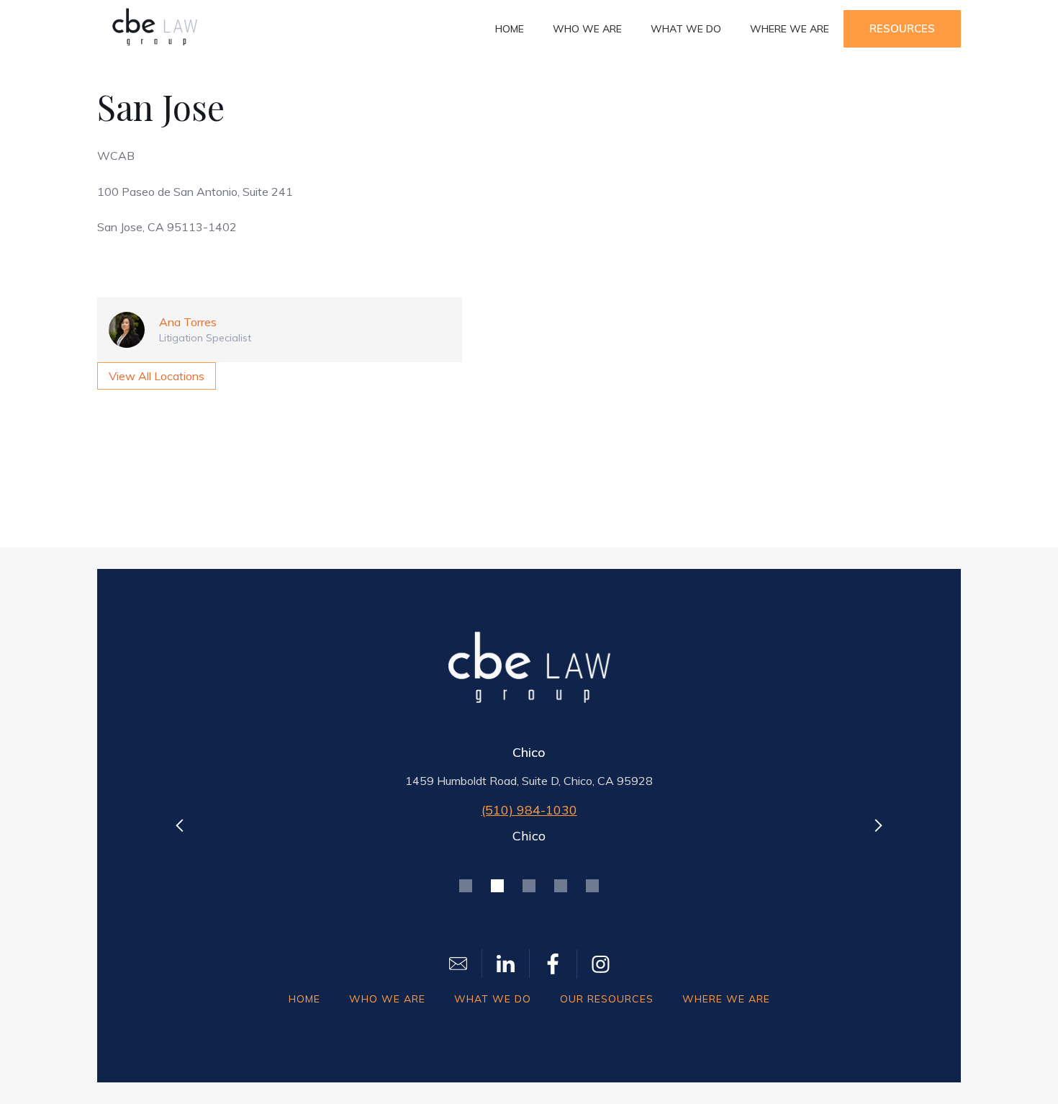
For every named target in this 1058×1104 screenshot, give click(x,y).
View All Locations (156, 376)
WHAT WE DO (492, 998)
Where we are (789, 28)
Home (509, 28)
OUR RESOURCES (607, 998)
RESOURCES (902, 28)
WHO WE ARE (387, 998)
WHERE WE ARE (726, 998)
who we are (587, 28)
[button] (180, 825)
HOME (304, 998)
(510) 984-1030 (529, 810)
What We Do (686, 28)
